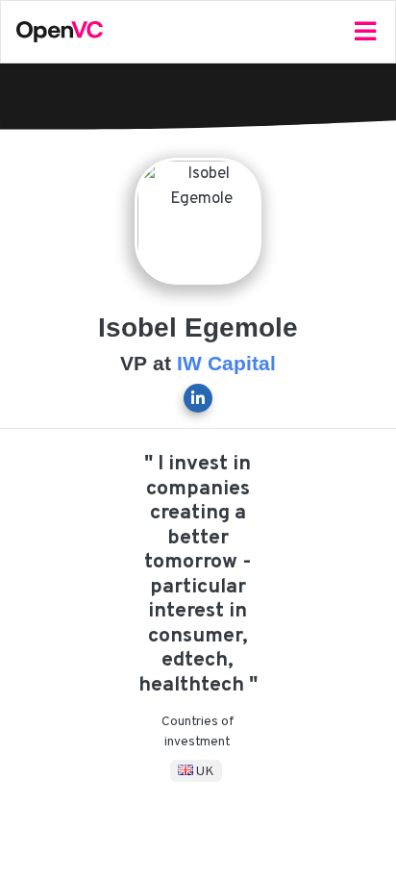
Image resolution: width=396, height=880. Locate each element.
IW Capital (226, 363)
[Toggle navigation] (365, 31)
